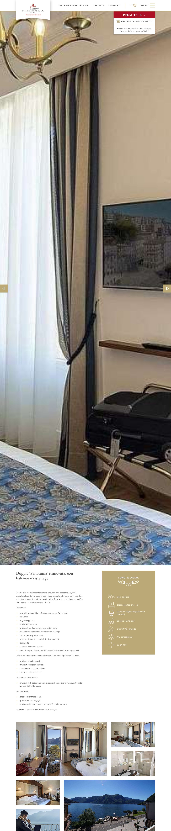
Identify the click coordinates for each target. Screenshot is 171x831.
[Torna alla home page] (33, 10)
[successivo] (167, 289)
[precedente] (4, 289)
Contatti (114, 5)
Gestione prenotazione (73, 5)
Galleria (98, 5)
